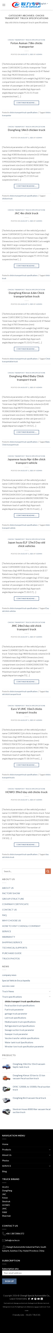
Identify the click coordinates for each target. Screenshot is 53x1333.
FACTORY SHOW (11, 893)
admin (39, 54)
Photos (5, 1160)
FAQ (4, 915)
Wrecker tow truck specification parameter (24, 1046)
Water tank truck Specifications (19, 1042)
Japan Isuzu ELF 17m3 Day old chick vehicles (26, 544)
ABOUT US (8, 888)
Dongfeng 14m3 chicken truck (26, 129)
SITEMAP (18, 1299)
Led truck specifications (15, 1018)
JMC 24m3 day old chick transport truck (26, 627)
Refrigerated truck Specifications (20, 1026)
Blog (4, 1171)
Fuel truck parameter (14, 1009)
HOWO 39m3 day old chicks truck (26, 792)
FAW (4, 1212)
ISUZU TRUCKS (33, 1315)
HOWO (6, 1205)
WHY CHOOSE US (11, 920)
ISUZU (5, 1187)
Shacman (6, 1215)
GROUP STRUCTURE (13, 898)
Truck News (8, 991)
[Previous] (6, 34)
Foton (5, 1197)
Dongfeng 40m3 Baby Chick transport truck (26, 377)
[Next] (46, 34)
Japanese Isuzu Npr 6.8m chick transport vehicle (26, 461)
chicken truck (7, 198)
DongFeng (7, 1190)
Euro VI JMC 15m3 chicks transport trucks (26, 710)
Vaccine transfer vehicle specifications (22, 1038)
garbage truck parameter (16, 1014)
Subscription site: (10, 1269)
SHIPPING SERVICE (12, 942)
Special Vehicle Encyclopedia (16, 980)
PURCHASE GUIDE (11, 953)
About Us (6, 1155)
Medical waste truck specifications (20, 1022)
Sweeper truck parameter (16, 1034)
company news (9, 975)
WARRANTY (8, 936)
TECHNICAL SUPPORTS (14, 947)
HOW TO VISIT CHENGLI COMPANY (21, 926)
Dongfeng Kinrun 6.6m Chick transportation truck (26, 294)
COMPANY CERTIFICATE (15, 904)
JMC (4, 1208)
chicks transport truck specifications (26, 40)
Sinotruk (6, 1201)
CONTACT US (9, 909)
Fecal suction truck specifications (20, 1005)
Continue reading (26, 103)
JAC (4, 1194)
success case (8, 985)
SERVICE (6, 931)
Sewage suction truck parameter (19, 1030)
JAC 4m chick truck (26, 213)
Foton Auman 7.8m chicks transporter (26, 44)
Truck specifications (12, 996)
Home (5, 1144)
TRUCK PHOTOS (11, 958)
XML (25, 1299)
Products (6, 1149)
